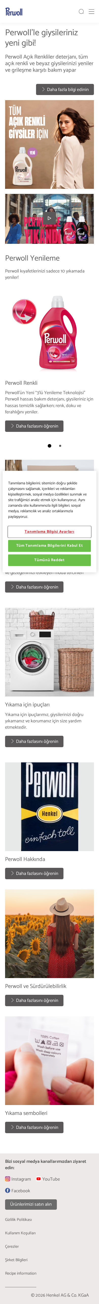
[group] (49, 108)
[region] (50, 521)
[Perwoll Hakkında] (49, 823)
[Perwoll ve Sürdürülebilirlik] (49, 950)
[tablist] (49, 446)
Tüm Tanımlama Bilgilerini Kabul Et (49, 546)
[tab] (49, 446)
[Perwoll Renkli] (49, 361)
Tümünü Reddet (49, 560)
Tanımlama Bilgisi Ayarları (49, 532)
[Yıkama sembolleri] (49, 1077)
